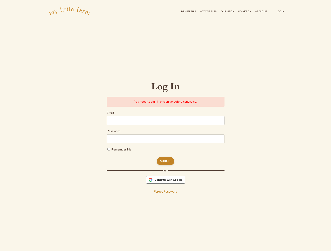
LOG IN (280, 11)
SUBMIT (165, 161)
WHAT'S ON (244, 11)
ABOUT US (261, 11)
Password (113, 131)
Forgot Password (165, 192)
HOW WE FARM (208, 11)
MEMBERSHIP (188, 11)
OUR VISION (227, 11)
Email (110, 113)
